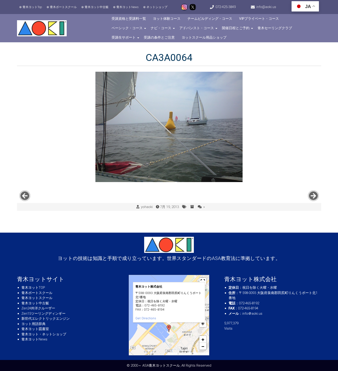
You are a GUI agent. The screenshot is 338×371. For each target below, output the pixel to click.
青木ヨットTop (32, 7)
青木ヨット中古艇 (97, 7)
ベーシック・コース (127, 28)
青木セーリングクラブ (275, 28)
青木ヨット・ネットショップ (43, 334)
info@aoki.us (266, 7)
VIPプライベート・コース (259, 19)
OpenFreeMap (185, 353)
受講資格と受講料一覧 (129, 19)
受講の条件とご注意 (159, 37)
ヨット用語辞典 (33, 324)
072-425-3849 (225, 7)
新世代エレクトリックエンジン (45, 319)
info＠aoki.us (252, 313)
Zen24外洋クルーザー (38, 308)
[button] (169, 328)
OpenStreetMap (201, 353)
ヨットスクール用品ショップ (204, 37)
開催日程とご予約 (235, 28)
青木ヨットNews (127, 7)
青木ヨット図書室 (35, 329)
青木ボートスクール (63, 7)
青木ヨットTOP (33, 287)
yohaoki (147, 207)
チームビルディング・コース (209, 19)
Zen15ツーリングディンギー (43, 313)
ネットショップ (156, 7)
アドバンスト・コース (196, 28)
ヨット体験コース (166, 19)
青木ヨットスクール (36, 298)
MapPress (173, 353)
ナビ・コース (161, 28)
